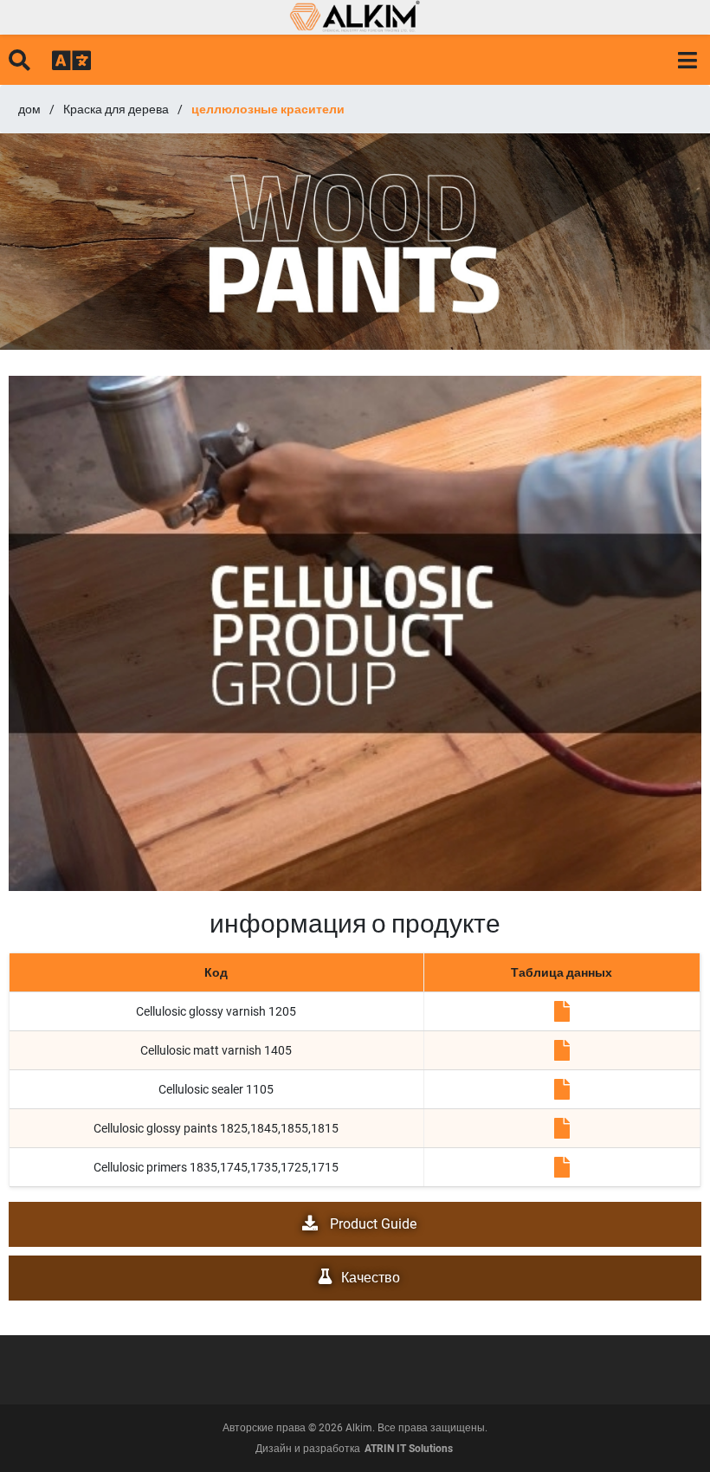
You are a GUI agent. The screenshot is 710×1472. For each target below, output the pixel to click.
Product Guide (371, 1224)
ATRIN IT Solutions (409, 1449)
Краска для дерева (116, 109)
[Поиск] (19, 59)
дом (29, 109)
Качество (370, 1277)
